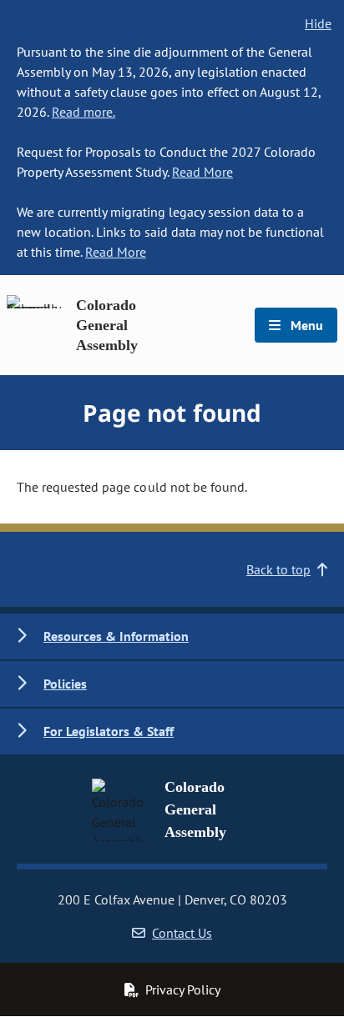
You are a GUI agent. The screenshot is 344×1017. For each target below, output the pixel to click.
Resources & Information (116, 636)
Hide (318, 23)
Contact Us (182, 932)
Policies (65, 683)
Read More (202, 171)
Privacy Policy (182, 989)
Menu (305, 325)
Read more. (83, 111)
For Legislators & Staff (108, 731)
